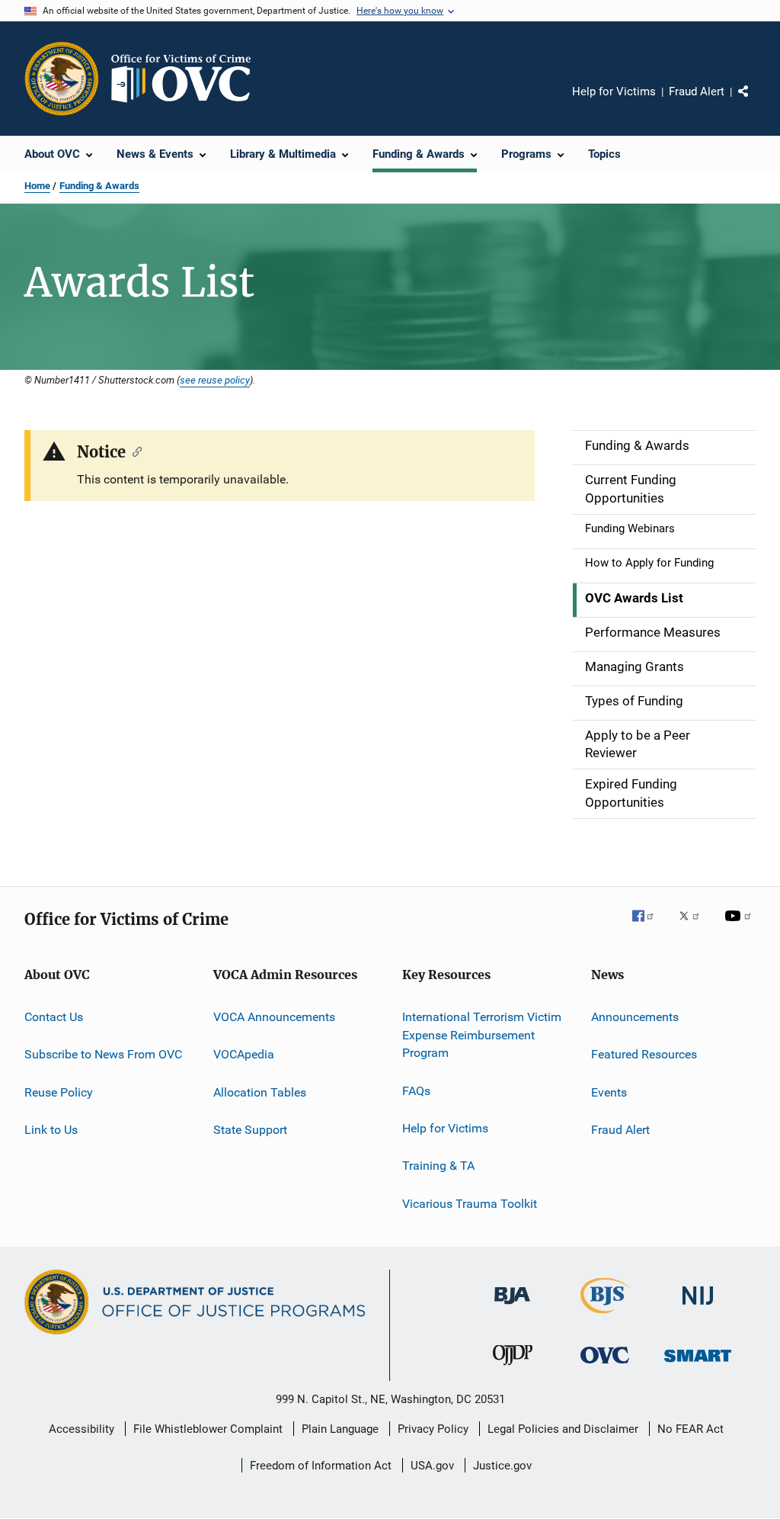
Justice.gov (502, 1465)
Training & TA (438, 1165)
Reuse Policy (58, 1091)
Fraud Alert (696, 91)
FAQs (416, 1090)
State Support (250, 1129)
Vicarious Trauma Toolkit (469, 1203)
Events (609, 1091)
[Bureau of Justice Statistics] (605, 1316)
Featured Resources (644, 1054)
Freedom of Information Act (321, 1465)
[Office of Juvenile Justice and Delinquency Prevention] (512, 1368)
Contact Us (53, 1017)
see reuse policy (215, 380)
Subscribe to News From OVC (103, 1054)
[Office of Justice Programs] (61, 78)
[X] (694, 926)
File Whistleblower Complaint (208, 1429)
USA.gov (432, 1465)
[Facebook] (649, 926)
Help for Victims (614, 91)
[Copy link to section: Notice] (134, 450)
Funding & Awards (99, 185)
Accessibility (81, 1429)
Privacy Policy (433, 1429)
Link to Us (51, 1129)
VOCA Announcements (274, 1017)
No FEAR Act (690, 1429)
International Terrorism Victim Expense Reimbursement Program (481, 1035)
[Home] (187, 78)
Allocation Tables (259, 1091)
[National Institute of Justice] (697, 1307)
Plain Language (340, 1429)
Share (755, 102)
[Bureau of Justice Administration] (512, 1307)
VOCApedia (243, 1054)
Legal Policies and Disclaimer (563, 1429)
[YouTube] (740, 926)
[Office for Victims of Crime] (604, 1366)
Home (37, 185)
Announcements (635, 1017)
